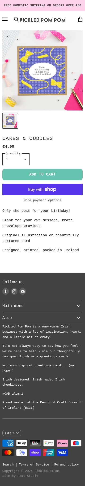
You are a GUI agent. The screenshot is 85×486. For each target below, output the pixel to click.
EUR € (9, 433)
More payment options (42, 200)
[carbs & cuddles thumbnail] (10, 120)
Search (8, 464)
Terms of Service (34, 464)
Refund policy (66, 464)
